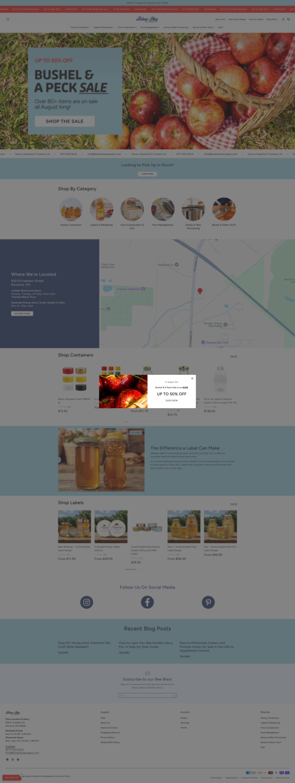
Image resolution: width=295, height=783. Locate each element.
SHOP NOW (172, 400)
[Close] (192, 378)
